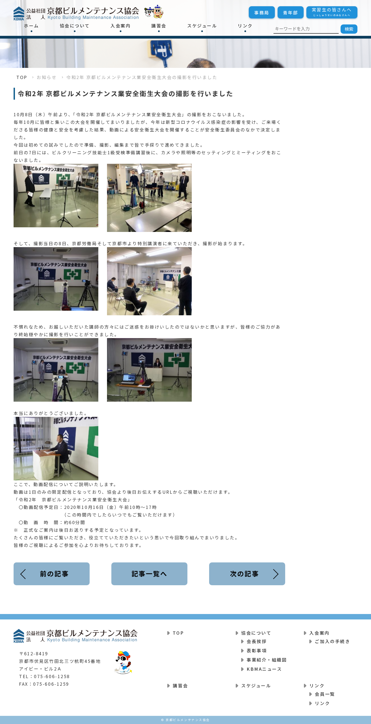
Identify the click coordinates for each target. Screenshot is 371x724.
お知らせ (47, 77)
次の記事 (244, 573)
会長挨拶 (257, 641)
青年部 (290, 12)
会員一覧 (325, 694)
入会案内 (121, 25)
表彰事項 (257, 650)
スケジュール (202, 25)
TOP (21, 77)
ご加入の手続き (332, 641)
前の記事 (54, 573)
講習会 (158, 25)
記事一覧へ (149, 573)
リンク (245, 25)
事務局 (261, 12)
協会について (75, 25)
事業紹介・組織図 (267, 659)
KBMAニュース (264, 669)
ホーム (31, 25)
